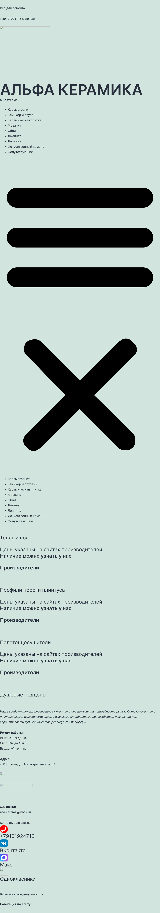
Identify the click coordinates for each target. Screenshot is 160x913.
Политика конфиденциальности (21, 894)
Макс (6, 865)
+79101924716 (17, 836)
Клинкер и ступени (22, 115)
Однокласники (18, 879)
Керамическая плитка (24, 120)
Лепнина (14, 141)
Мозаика (14, 125)
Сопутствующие (20, 152)
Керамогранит (19, 109)
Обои (12, 131)
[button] (80, 315)
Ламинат (14, 136)
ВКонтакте (13, 850)
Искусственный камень (26, 147)
